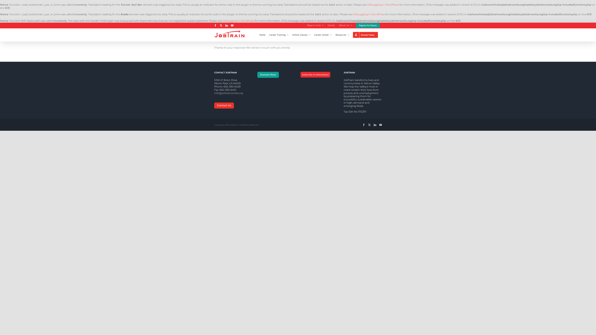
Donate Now (268, 74)
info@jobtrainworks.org (228, 93)
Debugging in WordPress (383, 4)
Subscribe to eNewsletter (315, 74)
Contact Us (224, 105)
